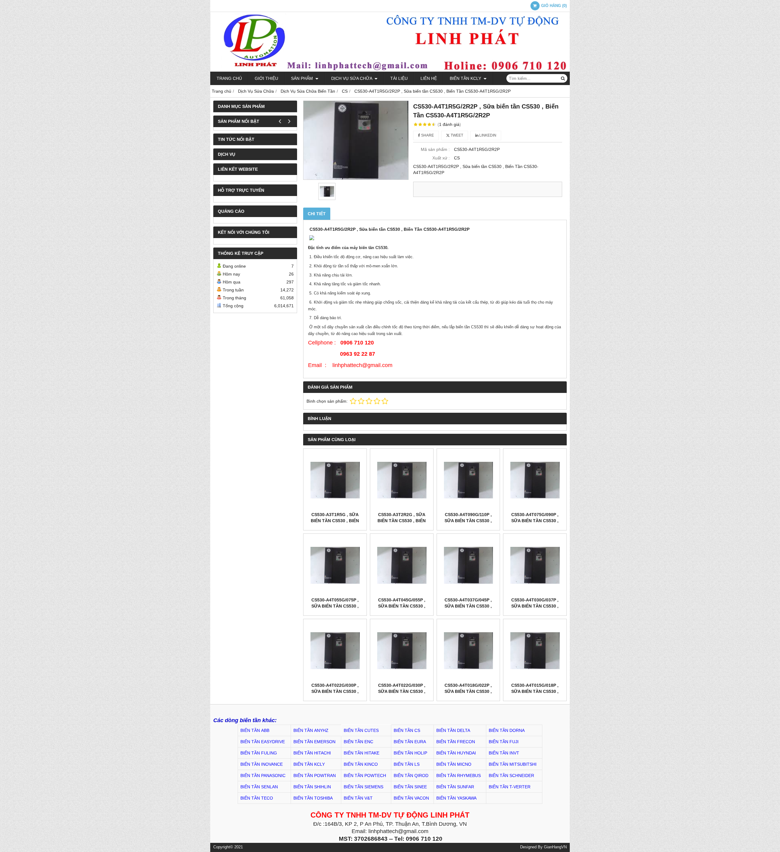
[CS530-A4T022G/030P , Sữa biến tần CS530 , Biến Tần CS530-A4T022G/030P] (335, 650)
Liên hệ (428, 78)
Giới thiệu (266, 78)
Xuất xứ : (441, 157)
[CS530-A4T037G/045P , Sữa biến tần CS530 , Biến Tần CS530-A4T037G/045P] (468, 565)
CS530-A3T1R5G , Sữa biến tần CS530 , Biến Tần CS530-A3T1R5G (335, 520)
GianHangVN (555, 847)
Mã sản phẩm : (435, 149)
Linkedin (487, 135)
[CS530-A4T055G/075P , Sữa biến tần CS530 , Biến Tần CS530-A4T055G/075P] (335, 565)
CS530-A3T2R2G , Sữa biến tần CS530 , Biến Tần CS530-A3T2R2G (402, 520)
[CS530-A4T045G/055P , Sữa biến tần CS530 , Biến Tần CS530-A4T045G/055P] (401, 565)
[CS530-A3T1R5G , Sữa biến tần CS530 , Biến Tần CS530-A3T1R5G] (335, 480)
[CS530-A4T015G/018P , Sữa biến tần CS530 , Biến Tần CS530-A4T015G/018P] (534, 650)
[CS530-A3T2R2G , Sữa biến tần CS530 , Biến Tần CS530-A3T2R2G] (401, 480)
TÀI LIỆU (399, 78)
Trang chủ (229, 78)
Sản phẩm (302, 78)
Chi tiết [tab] (317, 213)
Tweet (456, 135)
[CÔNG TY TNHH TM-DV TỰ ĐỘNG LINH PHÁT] (390, 70)
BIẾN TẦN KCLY (466, 78)
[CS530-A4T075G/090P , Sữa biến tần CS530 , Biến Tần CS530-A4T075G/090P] (534, 480)
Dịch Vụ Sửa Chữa (352, 78)
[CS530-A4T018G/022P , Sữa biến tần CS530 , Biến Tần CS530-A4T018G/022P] (468, 650)
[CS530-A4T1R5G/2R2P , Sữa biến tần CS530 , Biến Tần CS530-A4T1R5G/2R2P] (355, 140)
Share (427, 135)
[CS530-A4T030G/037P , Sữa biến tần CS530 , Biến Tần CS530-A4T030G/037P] (534, 565)
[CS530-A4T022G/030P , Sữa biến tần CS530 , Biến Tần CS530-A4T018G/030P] (401, 650)
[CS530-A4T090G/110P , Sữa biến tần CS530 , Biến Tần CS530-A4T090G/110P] (468, 480)
